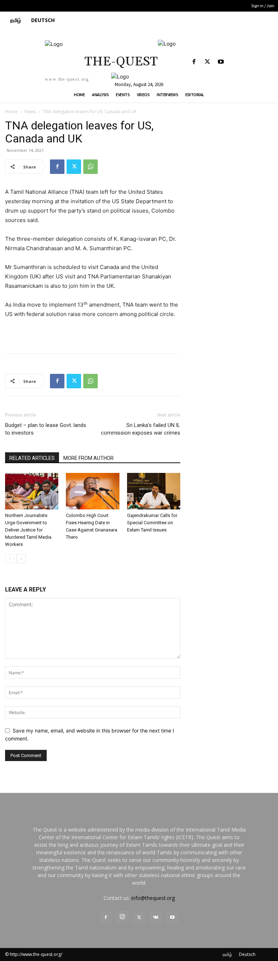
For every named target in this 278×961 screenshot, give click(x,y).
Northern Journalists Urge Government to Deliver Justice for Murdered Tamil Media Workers (28, 530)
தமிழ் (227, 954)
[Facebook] (194, 62)
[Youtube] (221, 62)
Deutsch (247, 954)
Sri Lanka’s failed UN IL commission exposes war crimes (140, 429)
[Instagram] (122, 917)
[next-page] (21, 558)
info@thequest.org (153, 897)
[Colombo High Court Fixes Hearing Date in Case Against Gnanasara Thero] (92, 491)
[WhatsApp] (90, 166)
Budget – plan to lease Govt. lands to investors (45, 429)
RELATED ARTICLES (32, 458)
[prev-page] (9, 558)
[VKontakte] (155, 917)
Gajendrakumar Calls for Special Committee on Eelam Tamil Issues (152, 523)
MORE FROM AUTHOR (88, 458)
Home (11, 111)
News (30, 111)
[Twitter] (207, 62)
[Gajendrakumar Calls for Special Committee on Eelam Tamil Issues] (153, 491)
